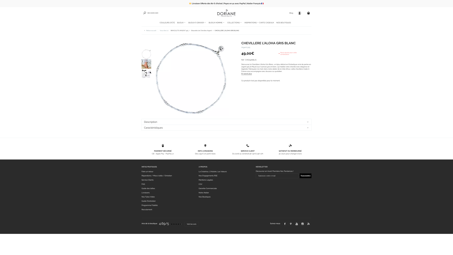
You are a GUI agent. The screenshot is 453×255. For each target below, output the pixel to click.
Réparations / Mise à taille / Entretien (157, 176)
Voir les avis (191, 224)
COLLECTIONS (233, 23)
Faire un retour (147, 172)
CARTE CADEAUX (266, 23)
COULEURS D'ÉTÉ (167, 23)
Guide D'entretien (149, 201)
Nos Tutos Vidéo (148, 197)
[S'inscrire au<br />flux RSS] (308, 223)
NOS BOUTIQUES (283, 23)
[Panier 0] (308, 13)
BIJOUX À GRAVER (196, 23)
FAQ (143, 184)
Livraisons (146, 193)
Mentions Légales (206, 180)
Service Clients (148, 180)
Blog (291, 13)
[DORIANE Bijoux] (226, 13)
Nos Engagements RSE (208, 176)
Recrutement (147, 210)
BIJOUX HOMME (215, 23)
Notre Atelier (204, 193)
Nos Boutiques (205, 197)
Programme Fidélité (150, 205)
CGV (200, 184)
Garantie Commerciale (208, 188)
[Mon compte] (299, 13)
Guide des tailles (148, 188)
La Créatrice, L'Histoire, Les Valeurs (213, 172)
